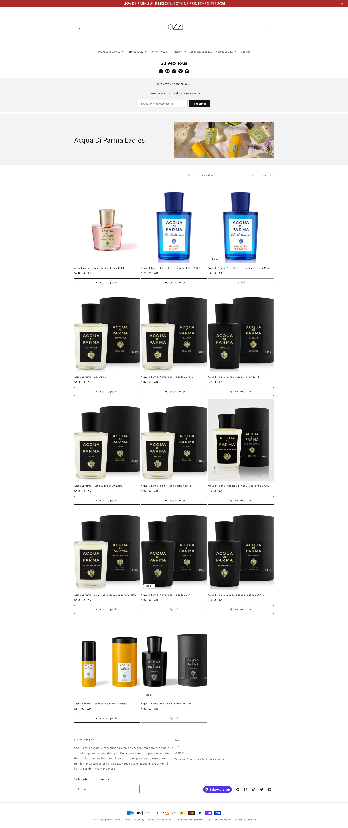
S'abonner (199, 103)
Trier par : (193, 175)
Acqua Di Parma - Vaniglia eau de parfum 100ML (167, 594)
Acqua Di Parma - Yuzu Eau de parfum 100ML (98, 485)
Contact (179, 752)
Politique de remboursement (161, 819)
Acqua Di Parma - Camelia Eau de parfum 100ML (167, 377)
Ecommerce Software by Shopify (128, 819)
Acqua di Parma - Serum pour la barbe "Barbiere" (100, 703)
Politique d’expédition (245, 819)
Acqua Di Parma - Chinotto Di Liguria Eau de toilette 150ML (239, 268)
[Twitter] (180, 71)
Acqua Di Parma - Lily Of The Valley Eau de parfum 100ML (105, 594)
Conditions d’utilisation (219, 819)
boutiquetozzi (106, 819)
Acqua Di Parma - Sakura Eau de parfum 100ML (166, 485)
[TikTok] (174, 71)
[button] (343, 4)
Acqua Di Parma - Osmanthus (90, 377)
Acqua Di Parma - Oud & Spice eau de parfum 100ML (236, 594)
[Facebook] (161, 71)
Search (178, 740)
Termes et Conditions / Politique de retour (199, 759)
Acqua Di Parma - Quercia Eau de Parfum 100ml (166, 703)
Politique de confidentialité (191, 819)
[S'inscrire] (135, 789)
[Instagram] (167, 71)
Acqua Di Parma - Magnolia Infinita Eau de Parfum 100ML (238, 485)
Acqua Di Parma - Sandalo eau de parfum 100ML (233, 377)
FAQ (176, 746)
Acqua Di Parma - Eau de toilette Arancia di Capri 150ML (171, 268)
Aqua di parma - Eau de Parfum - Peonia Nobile (99, 268)
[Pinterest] (187, 71)
